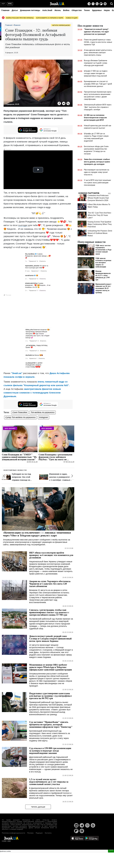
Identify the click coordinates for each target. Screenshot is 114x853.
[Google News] (93, 825)
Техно (87, 10)
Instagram (43, 417)
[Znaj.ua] (57, 4)
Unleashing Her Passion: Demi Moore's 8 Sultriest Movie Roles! (100, 233)
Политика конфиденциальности (13, 833)
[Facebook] (59, 103)
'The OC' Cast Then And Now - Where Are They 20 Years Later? (100, 215)
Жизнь (57, 10)
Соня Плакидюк (19, 412)
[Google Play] (91, 838)
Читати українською (61, 25)
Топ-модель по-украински (42, 412)
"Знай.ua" (16, 373)
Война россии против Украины (20, 18)
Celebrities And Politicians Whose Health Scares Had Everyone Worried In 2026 (98, 198)
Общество (77, 10)
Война (66, 10)
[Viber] (93, 3)
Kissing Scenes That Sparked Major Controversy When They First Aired (100, 224)
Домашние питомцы (30, 10)
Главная (5, 10)
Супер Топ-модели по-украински (20, 417)
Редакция (39, 833)
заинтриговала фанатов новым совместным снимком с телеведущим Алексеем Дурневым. (32, 393)
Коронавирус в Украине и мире (49, 18)
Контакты (48, 833)
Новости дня (71, 18)
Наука (107, 10)
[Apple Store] (77, 838)
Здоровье (97, 10)
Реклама (30, 833)
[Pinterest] (105, 3)
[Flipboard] (101, 3)
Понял (111, 850)
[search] (111, 4)
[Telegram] (89, 3)
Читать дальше (38, 807)
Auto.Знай (47, 10)
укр (3, 4)
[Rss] (97, 3)
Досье (15, 10)
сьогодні (22, 225)
